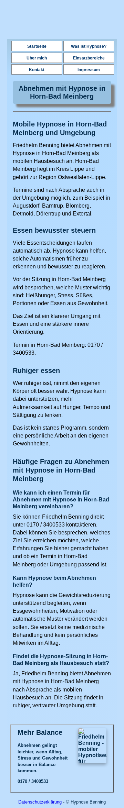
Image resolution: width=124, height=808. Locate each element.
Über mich (37, 58)
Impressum (89, 69)
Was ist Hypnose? (88, 46)
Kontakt (36, 69)
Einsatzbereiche (89, 58)
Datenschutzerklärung (40, 802)
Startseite (36, 46)
